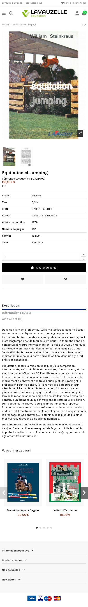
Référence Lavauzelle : (16, 178)
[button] (37, 528)
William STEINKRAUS (44, 215)
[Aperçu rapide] (28, 504)
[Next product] (85, 24)
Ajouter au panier (46, 267)
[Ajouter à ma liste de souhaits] (22, 279)
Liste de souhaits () (75, 3)
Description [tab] (10, 305)
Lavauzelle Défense (12, 3)
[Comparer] (22, 504)
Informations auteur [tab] (17, 312)
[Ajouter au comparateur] (65, 279)
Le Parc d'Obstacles (65, 510)
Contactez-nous (34, 3)
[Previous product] (83, 24)
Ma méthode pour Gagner (23, 510)
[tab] (44, 319)
